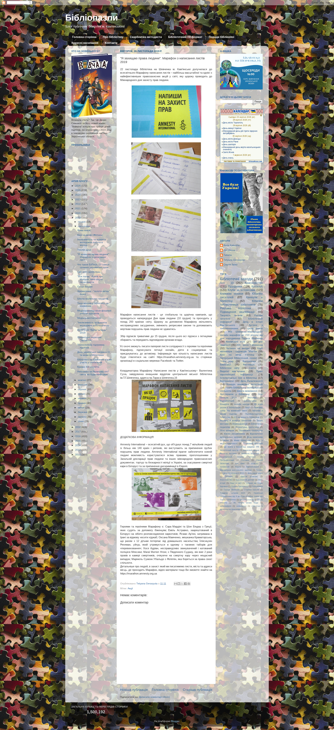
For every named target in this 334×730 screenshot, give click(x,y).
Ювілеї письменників (234, 434)
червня (82, 398)
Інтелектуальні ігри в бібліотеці (238, 378)
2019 (78, 217)
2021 (78, 208)
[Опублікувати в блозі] (179, 583)
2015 (78, 441)
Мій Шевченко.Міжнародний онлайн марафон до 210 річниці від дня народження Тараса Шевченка (241, 335)
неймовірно (241, 506)
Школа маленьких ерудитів (92, 298)
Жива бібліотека (242, 440)
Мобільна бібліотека (250, 453)
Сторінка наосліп (251, 490)
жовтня (82, 380)
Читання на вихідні (237, 348)
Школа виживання (247, 391)
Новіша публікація (134, 690)
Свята (252, 368)
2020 (78, 213)
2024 (78, 195)
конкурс (254, 463)
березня (83, 412)
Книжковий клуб (235, 341)
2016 (78, 436)
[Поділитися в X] (182, 583)
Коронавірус (227, 381)
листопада (84, 226)
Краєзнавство (254, 282)
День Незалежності (252, 381)
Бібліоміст (225, 364)
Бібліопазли (91, 17)
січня (81, 421)
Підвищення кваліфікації (237, 311)
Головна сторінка (84, 36)
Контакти (111, 42)
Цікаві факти (255, 328)
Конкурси (224, 404)
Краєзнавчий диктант (245, 480)
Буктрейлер (249, 361)
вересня (83, 384)
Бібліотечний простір (229, 450)
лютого (82, 417)
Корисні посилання (84, 42)
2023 (78, 199)
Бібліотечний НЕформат (185, 36)
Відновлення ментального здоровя (236, 470)
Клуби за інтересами (241, 289)
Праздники (235, 286)
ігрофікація (224, 467)
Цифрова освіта (246, 500)
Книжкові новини (231, 293)
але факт (240, 463)
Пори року (226, 361)
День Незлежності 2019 (233, 473)
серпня (82, 389)
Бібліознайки (250, 401)
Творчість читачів (231, 315)
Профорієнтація (227, 460)
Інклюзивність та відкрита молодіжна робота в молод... (91, 242)
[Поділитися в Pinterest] (188, 583)
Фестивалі (249, 364)
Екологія (229, 476)
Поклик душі (84, 249)
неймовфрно (225, 506)
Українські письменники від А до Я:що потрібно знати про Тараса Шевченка (241, 496)
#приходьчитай (239, 424)
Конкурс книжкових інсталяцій (244, 384)
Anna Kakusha (232, 245)
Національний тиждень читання (238, 457)
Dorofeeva (229, 250)
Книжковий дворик (251, 450)
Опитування (257, 486)
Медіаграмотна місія (89, 318)
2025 (78, 190)
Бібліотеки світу (229, 368)
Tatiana (228, 255)
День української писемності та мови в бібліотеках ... (93, 353)
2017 (78, 431)
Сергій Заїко (230, 264)
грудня (82, 221)
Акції (130, 588)
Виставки (252, 397)
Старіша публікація (197, 690)
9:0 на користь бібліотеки (246, 417)
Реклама (245, 460)
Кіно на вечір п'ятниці (237, 354)
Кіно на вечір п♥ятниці (89, 235)
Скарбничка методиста (146, 36)
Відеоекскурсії (252, 467)
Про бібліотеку (113, 36)
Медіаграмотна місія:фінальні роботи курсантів (94, 312)
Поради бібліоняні (221, 36)
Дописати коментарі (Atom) (154, 697)
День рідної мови (255, 473)
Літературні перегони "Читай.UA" (89, 338)
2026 (78, 185)
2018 (78, 427)
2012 (78, 454)
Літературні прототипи (247, 427)
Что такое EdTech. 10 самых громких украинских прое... (94, 266)
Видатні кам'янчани (232, 371)
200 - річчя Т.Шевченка (249, 345)
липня (82, 394)
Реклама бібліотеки (235, 308)
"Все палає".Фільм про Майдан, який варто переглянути (90, 279)
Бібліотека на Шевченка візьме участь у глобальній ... (94, 361)
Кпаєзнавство (226, 480)
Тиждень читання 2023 (232, 493)
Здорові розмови (248, 476)
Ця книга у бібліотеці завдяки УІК (241, 447)
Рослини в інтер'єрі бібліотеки (236, 420)
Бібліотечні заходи (236, 279)
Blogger (175, 721)
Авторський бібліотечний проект (238, 358)
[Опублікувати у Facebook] (185, 583)
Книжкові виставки (228, 453)
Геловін (259, 470)
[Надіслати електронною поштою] (175, 583)
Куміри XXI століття (88, 367)
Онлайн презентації (239, 486)
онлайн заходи (241, 404)
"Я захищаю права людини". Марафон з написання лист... (93, 257)
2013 (78, 450)
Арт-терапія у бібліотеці (234, 394)
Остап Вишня (85, 286)
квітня (81, 407)
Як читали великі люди (245, 503)
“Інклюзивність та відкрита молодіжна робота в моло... (94, 324)
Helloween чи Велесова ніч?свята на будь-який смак (93, 373)
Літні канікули (227, 430)
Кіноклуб (257, 286)
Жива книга (83, 230)
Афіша (238, 467)
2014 (78, 445)
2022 (78, 204)
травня (82, 403)
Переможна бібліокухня (251, 430)
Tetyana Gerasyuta (234, 260)
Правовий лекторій (253, 443)
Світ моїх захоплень (88, 272)
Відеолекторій (227, 401)
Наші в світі (235, 483)
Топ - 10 (227, 282)
